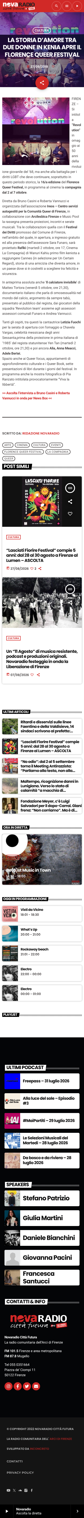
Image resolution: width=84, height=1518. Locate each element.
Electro (26, 969)
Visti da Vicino (32, 910)
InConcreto (39, 1449)
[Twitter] (27, 1386)
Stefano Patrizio (46, 1198)
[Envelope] (36, 1386)
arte (7, 445)
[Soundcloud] (20, 1491)
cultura (39, 445)
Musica (13, 857)
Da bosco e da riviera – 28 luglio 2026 (47, 1160)
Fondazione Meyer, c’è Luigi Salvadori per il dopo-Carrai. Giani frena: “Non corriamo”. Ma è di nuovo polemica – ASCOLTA (51, 808)
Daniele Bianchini (49, 1237)
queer (8, 458)
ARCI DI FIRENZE (61, 1439)
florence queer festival (23, 451)
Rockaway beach (34, 950)
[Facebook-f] (18, 1386)
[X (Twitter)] (14, 1491)
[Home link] (19, 6)
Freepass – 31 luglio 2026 (46, 1081)
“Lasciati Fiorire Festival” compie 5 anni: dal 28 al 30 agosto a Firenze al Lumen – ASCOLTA (42, 555)
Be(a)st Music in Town (28, 870)
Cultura (42, 30)
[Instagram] (8, 1386)
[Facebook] (32, 1491)
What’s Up (29, 930)
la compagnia (58, 451)
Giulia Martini (43, 1218)
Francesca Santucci (38, 1277)
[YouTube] (8, 1491)
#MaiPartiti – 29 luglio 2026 (49, 1121)
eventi (56, 445)
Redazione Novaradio (41, 433)
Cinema (22, 445)
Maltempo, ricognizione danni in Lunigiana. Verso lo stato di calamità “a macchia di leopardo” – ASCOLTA (49, 788)
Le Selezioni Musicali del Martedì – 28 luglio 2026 (45, 1140)
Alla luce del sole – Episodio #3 (49, 1101)
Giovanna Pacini (47, 1257)
